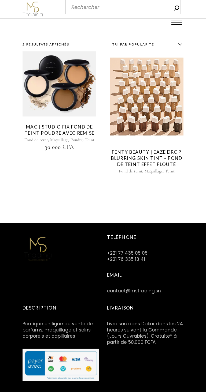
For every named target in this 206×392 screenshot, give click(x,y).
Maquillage (59, 139)
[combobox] (145, 44)
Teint (89, 139)
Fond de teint (36, 139)
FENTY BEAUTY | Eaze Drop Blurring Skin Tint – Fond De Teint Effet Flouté (146, 158)
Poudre (77, 139)
